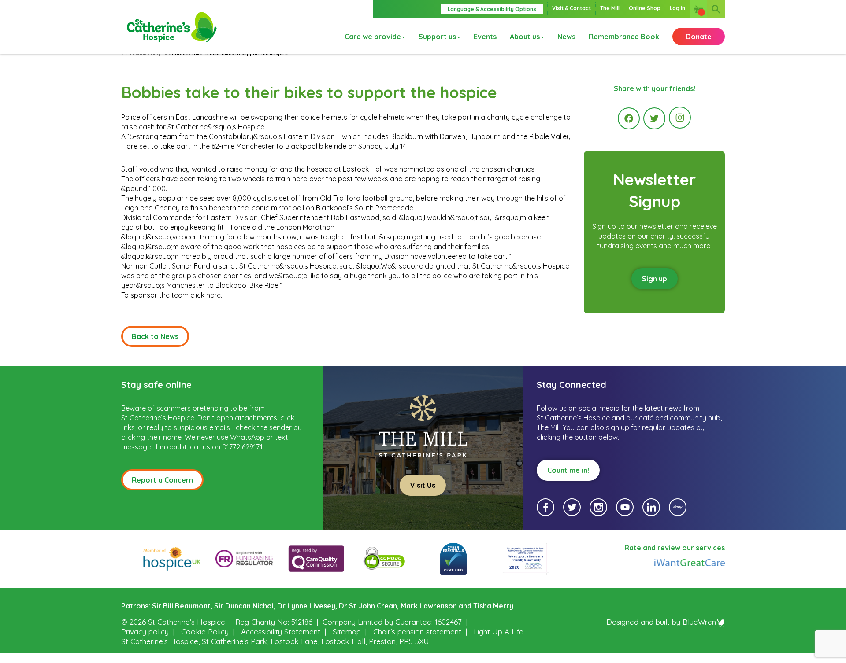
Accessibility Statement (280, 631)
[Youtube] (625, 507)
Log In (677, 8)
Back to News (155, 336)
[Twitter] (654, 118)
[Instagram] (680, 118)
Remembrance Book (624, 36)
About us (525, 36)
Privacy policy (145, 631)
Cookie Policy (205, 631)
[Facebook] (629, 118)
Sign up (654, 278)
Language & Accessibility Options (492, 9)
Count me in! (568, 470)
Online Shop (644, 8)
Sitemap (347, 631)
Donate (699, 36)
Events (485, 36)
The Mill (610, 8)
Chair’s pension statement (417, 631)
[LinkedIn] (651, 507)
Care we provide (373, 36)
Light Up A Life (498, 631)
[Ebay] (677, 507)
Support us (437, 36)
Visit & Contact (571, 8)
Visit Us (422, 485)
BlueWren (699, 621)
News (566, 36)
